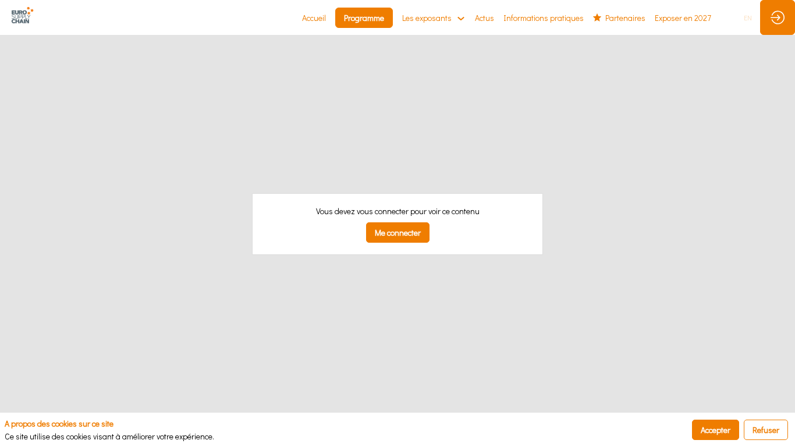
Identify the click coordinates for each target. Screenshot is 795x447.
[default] (683, 17)
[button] (364, 18)
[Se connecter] (777, 17)
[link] (314, 17)
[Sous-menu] (461, 18)
